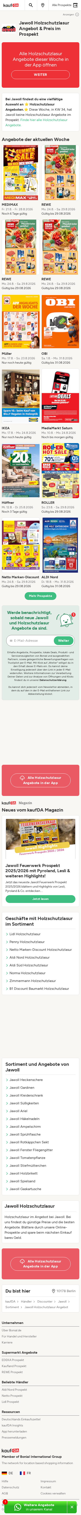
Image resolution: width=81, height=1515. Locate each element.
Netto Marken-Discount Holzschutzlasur (41, 950)
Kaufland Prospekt (14, 1366)
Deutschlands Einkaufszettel (21, 1419)
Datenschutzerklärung (53, 680)
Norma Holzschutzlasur (27, 973)
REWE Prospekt (12, 1372)
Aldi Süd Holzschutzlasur (29, 965)
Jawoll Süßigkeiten (24, 1103)
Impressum (48, 1481)
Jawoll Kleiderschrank (26, 1095)
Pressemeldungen (14, 1437)
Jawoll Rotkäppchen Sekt (29, 1142)
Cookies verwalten (53, 1493)
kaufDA (10, 1301)
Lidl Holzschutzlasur (25, 934)
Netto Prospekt (12, 1396)
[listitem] (21, 180)
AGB (5, 1493)
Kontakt (46, 1487)
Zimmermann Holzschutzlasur (33, 981)
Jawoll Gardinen (22, 1088)
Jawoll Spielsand (22, 1181)
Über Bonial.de (11, 1330)
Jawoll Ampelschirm (25, 1127)
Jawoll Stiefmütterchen (28, 1165)
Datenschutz (10, 1487)
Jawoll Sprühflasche (25, 1134)
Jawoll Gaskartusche (25, 1189)
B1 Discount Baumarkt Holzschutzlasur (39, 989)
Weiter (63, 640)
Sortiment (12, 1307)
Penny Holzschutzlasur (27, 942)
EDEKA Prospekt (13, 1360)
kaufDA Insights (12, 1425)
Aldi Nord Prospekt (14, 1390)
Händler (26, 1301)
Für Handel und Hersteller (19, 1336)
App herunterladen (14, 1431)
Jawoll (62, 1301)
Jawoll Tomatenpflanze (27, 1158)
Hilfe (5, 1481)
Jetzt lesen (40, 899)
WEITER (40, 75)
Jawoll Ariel (18, 1111)
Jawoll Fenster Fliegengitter (31, 1150)
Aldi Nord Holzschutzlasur (29, 957)
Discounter (44, 1301)
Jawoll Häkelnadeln (25, 1119)
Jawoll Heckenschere (26, 1080)
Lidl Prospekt (10, 1402)
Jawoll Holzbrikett (24, 1173)
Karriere (7, 1342)
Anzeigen (68, 14)
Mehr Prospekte (40, 596)
